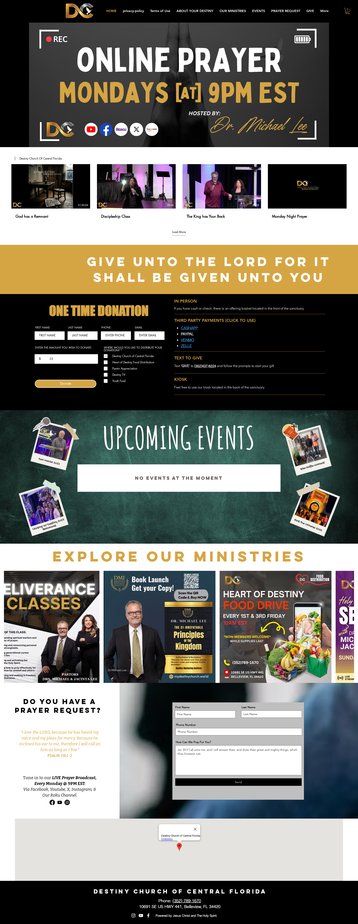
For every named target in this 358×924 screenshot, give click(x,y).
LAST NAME (75, 327)
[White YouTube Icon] (141, 915)
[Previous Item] (11, 627)
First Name (182, 707)
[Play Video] (51, 186)
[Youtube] (59, 802)
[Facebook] (52, 802)
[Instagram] (67, 802)
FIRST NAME (42, 327)
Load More (179, 232)
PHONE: (106, 327)
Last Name (248, 707)
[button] (347, 11)
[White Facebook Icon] (148, 915)
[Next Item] (347, 627)
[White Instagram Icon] (133, 915)
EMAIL (138, 327)
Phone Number (186, 724)
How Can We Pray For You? (193, 742)
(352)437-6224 (205, 366)
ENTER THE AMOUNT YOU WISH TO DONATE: (63, 347)
